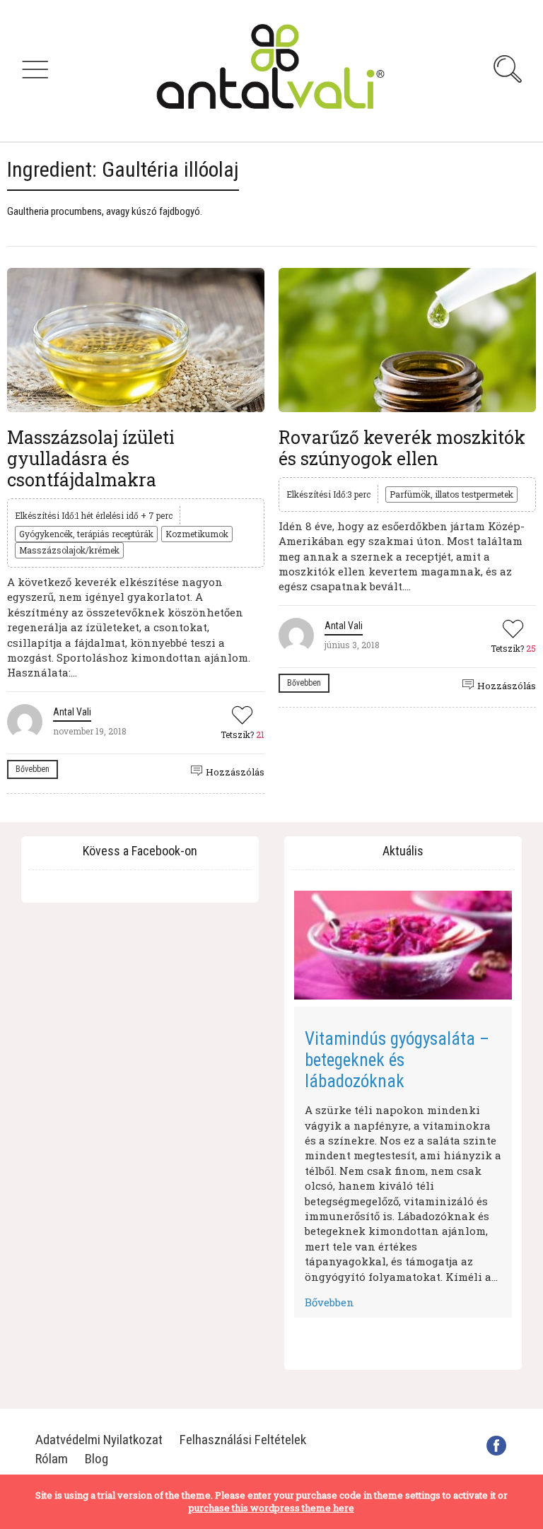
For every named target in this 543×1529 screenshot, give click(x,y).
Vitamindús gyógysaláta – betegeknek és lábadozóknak (397, 1060)
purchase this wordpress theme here (271, 1507)
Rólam (51, 1459)
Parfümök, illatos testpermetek (451, 494)
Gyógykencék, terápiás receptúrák (86, 533)
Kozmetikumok (196, 533)
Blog (96, 1459)
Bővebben (32, 769)
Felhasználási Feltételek (243, 1439)
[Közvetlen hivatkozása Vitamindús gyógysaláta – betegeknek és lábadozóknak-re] (403, 945)
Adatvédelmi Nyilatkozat (99, 1439)
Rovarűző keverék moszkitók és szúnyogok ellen (402, 448)
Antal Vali (72, 711)
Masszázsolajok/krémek (69, 550)
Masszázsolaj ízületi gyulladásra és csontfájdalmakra (91, 458)
